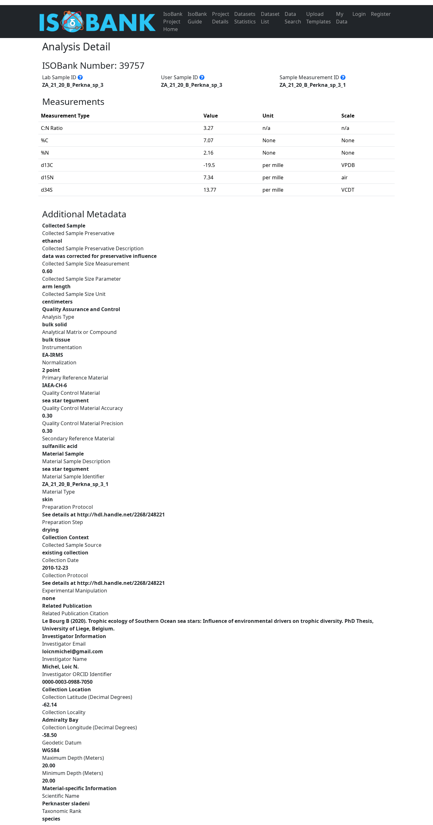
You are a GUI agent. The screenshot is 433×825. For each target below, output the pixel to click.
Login (359, 13)
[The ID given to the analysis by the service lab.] (80, 77)
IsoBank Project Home (173, 21)
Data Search (293, 17)
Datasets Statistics (245, 17)
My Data (341, 17)
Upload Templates (318, 17)
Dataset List (270, 17)
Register (381, 13)
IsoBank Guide (197, 17)
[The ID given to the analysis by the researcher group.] (201, 77)
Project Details (220, 17)
